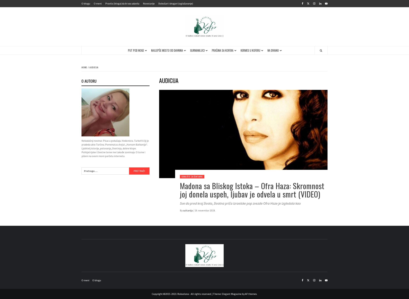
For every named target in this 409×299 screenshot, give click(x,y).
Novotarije (149, 3)
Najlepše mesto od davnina (167, 50)
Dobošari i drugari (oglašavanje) (175, 3)
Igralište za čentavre (192, 176)
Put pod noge (136, 50)
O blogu (85, 3)
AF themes (251, 293)
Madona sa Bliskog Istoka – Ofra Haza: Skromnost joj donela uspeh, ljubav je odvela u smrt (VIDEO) (252, 190)
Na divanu (273, 50)
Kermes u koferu (250, 50)
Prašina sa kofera (222, 50)
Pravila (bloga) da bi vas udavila (122, 3)
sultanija (188, 210)
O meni (98, 3)
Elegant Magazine (232, 293)
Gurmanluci (197, 50)
